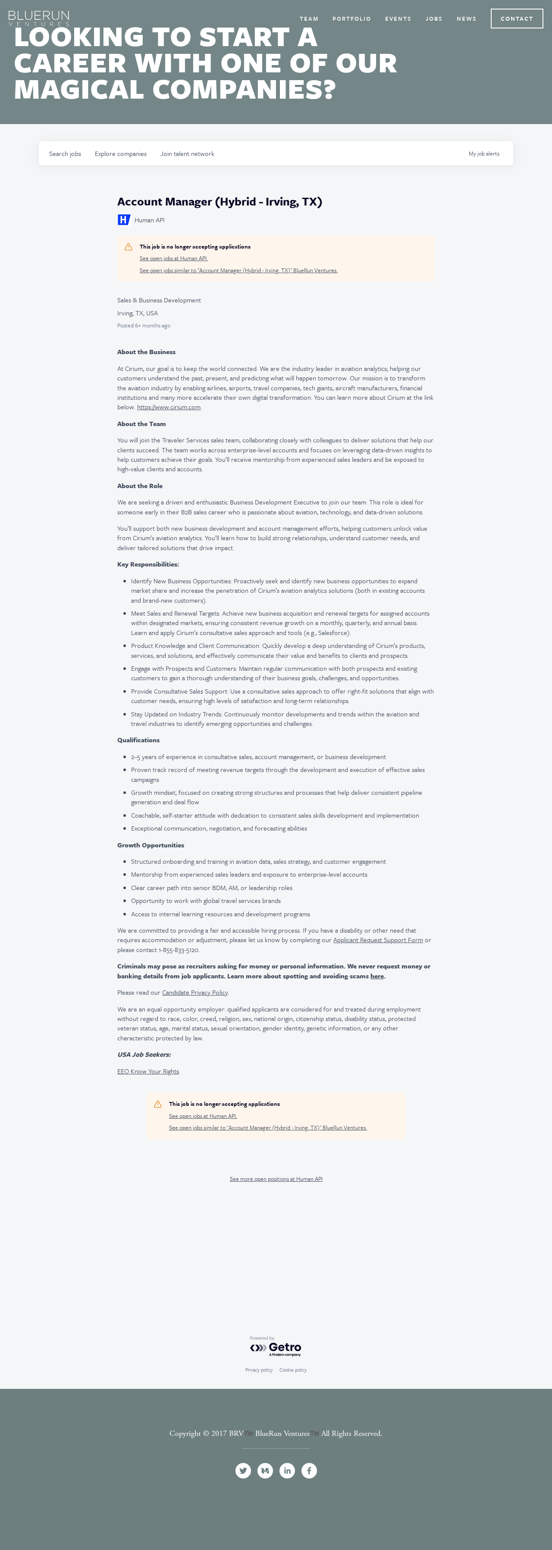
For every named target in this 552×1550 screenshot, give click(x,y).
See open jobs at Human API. (174, 258)
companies (121, 153)
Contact (517, 18)
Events (398, 18)
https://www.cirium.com (169, 406)
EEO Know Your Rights (148, 1071)
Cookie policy (293, 1369)
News (467, 18)
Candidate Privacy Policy (195, 992)
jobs (65, 153)
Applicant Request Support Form (378, 939)
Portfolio (351, 18)
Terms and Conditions (276, 1443)
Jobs (434, 18)
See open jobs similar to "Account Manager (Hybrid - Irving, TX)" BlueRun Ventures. (239, 270)
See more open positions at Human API (276, 1178)
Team (309, 18)
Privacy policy (259, 1369)
